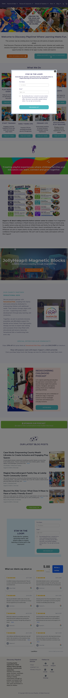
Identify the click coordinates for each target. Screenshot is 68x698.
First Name (22, 82)
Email (21, 89)
